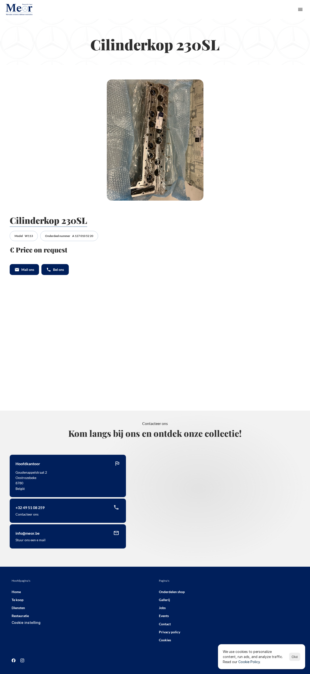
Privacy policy (169, 632)
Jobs (162, 608)
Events (164, 616)
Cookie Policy (249, 662)
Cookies (165, 640)
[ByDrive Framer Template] (19, 9)
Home (16, 592)
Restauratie (20, 616)
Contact (165, 624)
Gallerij (164, 600)
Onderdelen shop (172, 592)
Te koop (17, 600)
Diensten (18, 608)
